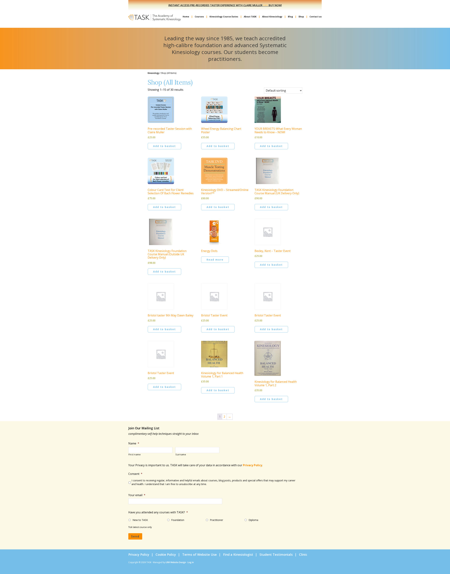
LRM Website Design (176, 562)
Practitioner (216, 520)
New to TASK (140, 520)
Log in (191, 562)
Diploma (253, 520)
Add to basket (164, 146)
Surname (180, 454)
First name (134, 454)
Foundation (177, 520)
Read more (215, 259)
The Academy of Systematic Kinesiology (154, 17)
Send (135, 536)
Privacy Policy (252, 465)
